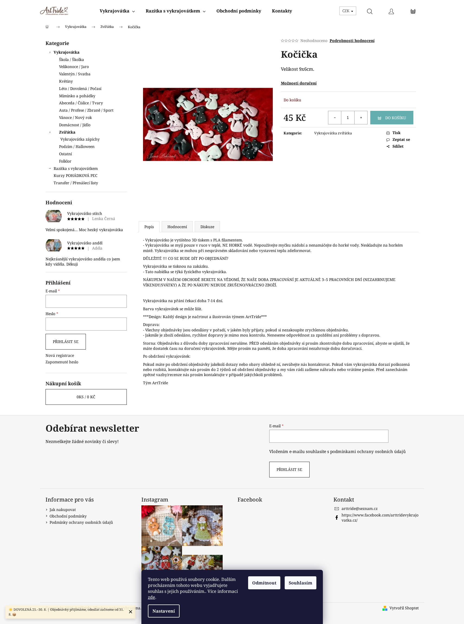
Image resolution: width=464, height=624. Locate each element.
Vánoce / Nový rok (75, 117)
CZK (346, 10)
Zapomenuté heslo (62, 361)
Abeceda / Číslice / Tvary (81, 102)
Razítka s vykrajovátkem (76, 168)
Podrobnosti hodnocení (352, 40)
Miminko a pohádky (77, 95)
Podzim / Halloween (77, 146)
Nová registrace (60, 355)
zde (151, 597)
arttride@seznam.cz (360, 508)
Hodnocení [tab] (177, 226)
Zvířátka (67, 132)
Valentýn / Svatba (74, 73)
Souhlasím (300, 583)
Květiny (66, 81)
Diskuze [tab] (207, 226)
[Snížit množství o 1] (334, 117)
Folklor (65, 161)
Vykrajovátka (66, 52)
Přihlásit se (66, 341)
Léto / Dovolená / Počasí (80, 88)
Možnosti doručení (299, 83)
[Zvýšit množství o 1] (360, 117)
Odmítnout (264, 583)
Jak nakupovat (63, 509)
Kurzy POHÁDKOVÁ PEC (76, 175)
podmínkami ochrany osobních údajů (368, 451)
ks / (86, 396)
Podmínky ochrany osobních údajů (81, 522)
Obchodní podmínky (68, 516)
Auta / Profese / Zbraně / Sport (86, 110)
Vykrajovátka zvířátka (333, 133)
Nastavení (163, 611)
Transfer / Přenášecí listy (76, 182)
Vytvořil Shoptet (404, 607)
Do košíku (395, 117)
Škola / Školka (71, 59)
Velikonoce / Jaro (74, 66)
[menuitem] (117, 11)
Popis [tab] (149, 226)
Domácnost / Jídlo (74, 124)
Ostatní (65, 153)
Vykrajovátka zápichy (80, 139)
